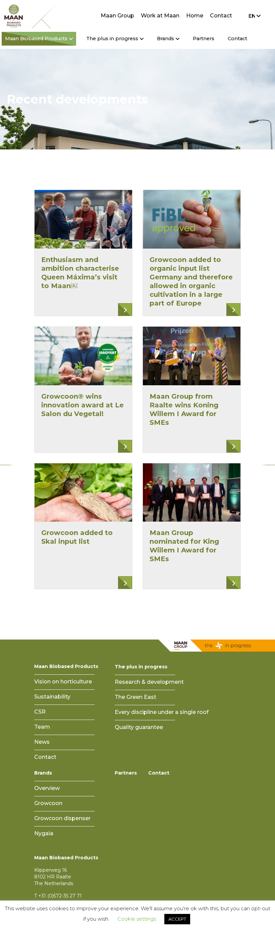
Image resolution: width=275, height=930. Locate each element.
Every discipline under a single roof (162, 712)
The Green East (135, 697)
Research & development (149, 682)
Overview (47, 788)
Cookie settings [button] (136, 919)
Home (194, 15)
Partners (203, 39)
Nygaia (43, 833)
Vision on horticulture (63, 681)
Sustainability (52, 696)
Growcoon (48, 803)
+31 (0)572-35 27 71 (60, 896)
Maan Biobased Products (66, 666)
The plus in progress (141, 667)
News (42, 742)
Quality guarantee (139, 727)
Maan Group (117, 15)
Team (42, 727)
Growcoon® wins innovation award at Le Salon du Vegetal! (82, 405)
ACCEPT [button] (177, 919)
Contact (221, 15)
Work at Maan (160, 15)
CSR (40, 712)
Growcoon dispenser (62, 818)
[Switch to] (253, 15)
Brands (43, 773)
